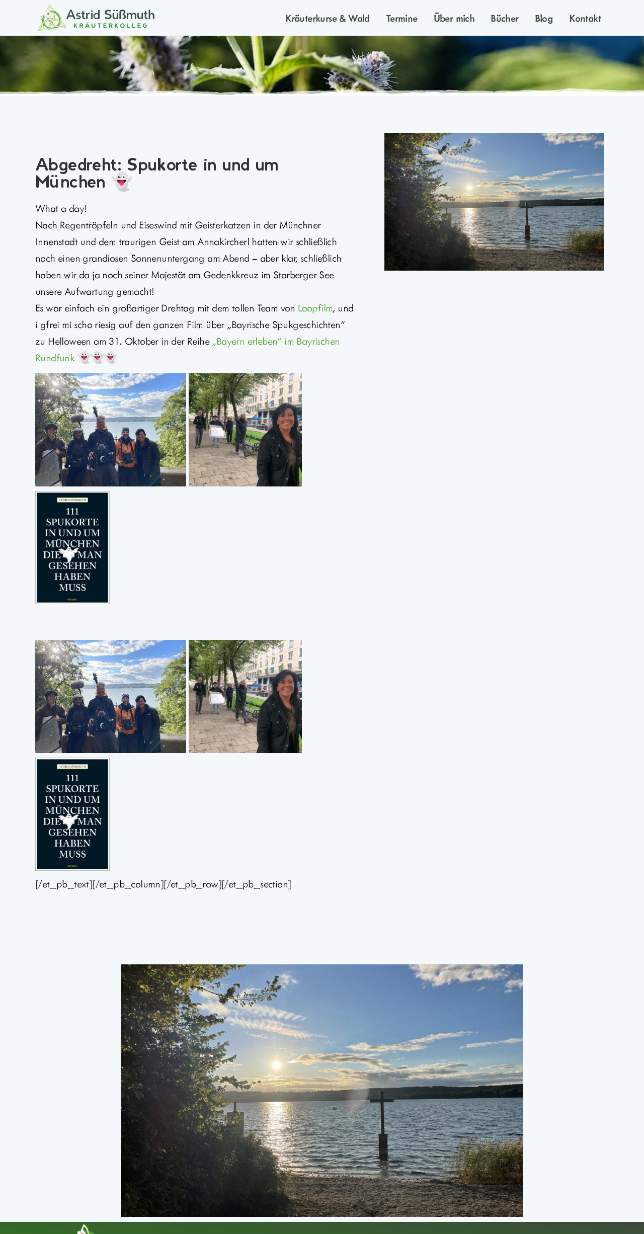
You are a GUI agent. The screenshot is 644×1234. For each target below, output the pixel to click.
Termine (402, 17)
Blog (544, 17)
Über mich (454, 17)
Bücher (504, 17)
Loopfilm (315, 307)
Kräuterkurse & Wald (327, 17)
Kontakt (585, 17)
